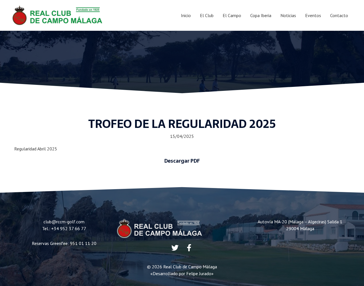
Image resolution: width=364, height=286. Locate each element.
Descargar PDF (182, 161)
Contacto (339, 15)
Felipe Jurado (198, 273)
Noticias (288, 15)
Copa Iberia (260, 15)
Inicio (186, 15)
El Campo (232, 15)
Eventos (313, 15)
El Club (207, 15)
